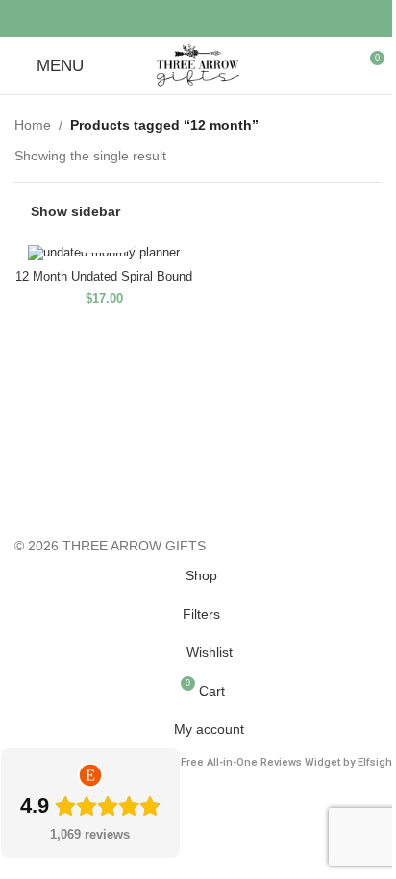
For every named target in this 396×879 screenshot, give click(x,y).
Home (32, 125)
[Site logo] (197, 64)
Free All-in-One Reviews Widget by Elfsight (288, 762)
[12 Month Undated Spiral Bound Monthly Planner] (103, 253)
